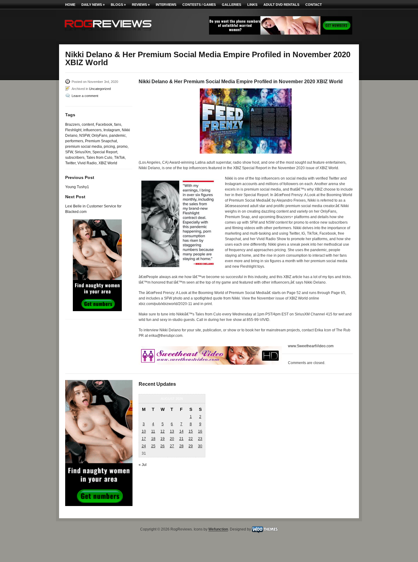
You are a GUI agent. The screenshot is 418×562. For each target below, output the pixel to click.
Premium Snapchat (101, 141)
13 (172, 431)
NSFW (84, 135)
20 (172, 439)
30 (200, 446)
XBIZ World (108, 163)
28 (181, 446)
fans (117, 124)
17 (144, 439)
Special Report (104, 152)
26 (162, 446)
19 (162, 439)
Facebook (104, 124)
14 (181, 431)
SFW (69, 152)
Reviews (141, 4)
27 (172, 446)
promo (122, 146)
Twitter (70, 163)
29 (190, 446)
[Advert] (280, 33)
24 (144, 446)
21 (181, 439)
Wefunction (218, 529)
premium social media (83, 146)
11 (153, 431)
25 (153, 446)
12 (162, 431)
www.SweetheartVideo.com (311, 346)
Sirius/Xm (83, 152)
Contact (313, 4)
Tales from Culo (99, 157)
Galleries (231, 4)
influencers (92, 130)
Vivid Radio (87, 163)
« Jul (143, 465)
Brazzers (72, 124)
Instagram (111, 130)
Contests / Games (199, 4)
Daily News (93, 4)
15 (190, 431)
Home (70, 4)
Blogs (118, 4)
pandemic (117, 135)
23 (200, 439)
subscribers (74, 157)
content (88, 124)
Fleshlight (73, 130)
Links (252, 4)
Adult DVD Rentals (281, 4)
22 (190, 439)
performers (74, 141)
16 (200, 431)
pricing (109, 146)
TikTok (119, 157)
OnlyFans (99, 135)
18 (153, 439)
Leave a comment (85, 96)
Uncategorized (100, 89)
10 (144, 431)
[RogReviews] (108, 32)
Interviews (166, 4)
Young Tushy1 (77, 187)
